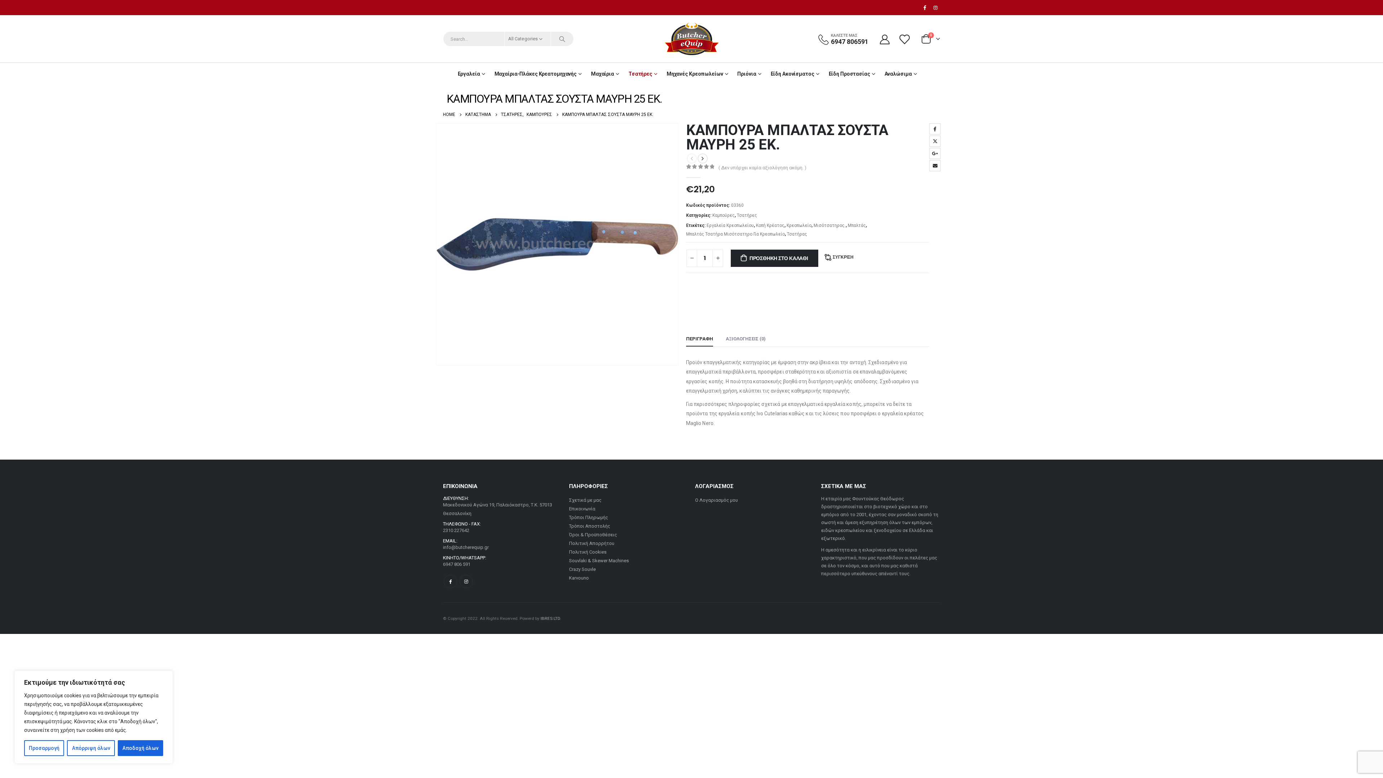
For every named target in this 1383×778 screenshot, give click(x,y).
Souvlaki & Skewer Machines (599, 560)
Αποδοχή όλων (140, 748)
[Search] (562, 39)
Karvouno (579, 578)
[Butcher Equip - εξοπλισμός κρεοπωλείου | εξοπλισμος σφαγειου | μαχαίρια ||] (691, 39)
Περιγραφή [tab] (699, 338)
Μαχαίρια (602, 74)
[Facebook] (925, 7)
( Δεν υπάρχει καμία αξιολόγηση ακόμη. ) (762, 167)
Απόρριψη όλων (91, 748)
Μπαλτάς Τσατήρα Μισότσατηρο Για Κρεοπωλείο (735, 234)
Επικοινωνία (582, 508)
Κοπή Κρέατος (770, 225)
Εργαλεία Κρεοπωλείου (730, 225)
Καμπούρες (723, 215)
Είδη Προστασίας (849, 74)
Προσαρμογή (44, 748)
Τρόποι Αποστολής (589, 526)
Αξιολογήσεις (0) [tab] (746, 338)
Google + (935, 153)
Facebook (935, 129)
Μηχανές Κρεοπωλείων (695, 74)
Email (935, 165)
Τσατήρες (640, 74)
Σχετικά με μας (585, 500)
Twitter (935, 141)
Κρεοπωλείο (799, 225)
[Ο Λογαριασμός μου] (884, 39)
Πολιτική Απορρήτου (591, 543)
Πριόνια (746, 74)
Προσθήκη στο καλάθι (778, 258)
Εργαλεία (469, 74)
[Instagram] (935, 7)
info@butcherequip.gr (466, 547)
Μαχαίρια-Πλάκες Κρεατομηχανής (535, 74)
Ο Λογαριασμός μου (716, 500)
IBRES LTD (550, 618)
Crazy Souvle (582, 569)
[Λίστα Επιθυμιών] (905, 39)
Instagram (466, 581)
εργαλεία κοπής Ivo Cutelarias (753, 413)
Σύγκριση (843, 257)
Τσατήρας (797, 234)
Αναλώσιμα (898, 74)
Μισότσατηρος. (830, 225)
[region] (93, 717)
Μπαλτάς (857, 225)
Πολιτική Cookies (588, 552)
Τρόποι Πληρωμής (588, 517)
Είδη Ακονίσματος (792, 74)
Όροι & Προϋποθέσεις (593, 534)
